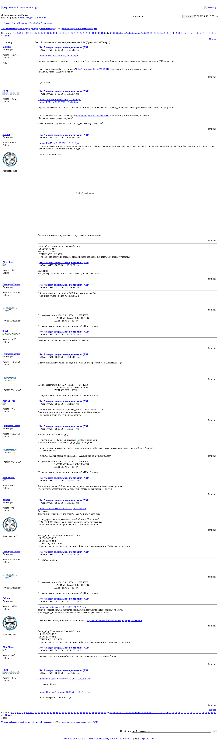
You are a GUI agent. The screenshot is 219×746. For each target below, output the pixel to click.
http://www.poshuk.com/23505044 (92, 69)
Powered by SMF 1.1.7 (75, 738)
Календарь (23, 23)
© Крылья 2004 (148, 738)
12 (36, 33)
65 (194, 33)
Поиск (15, 23)
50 (149, 33)
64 (191, 33)
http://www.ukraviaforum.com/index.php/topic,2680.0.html (114, 620)
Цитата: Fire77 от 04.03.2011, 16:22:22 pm (58, 143)
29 (87, 33)
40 (119, 33)
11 (33, 33)
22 (66, 33)
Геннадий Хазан (11, 284)
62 (185, 33)
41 (122, 33)
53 (158, 33)
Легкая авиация (47, 29)
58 (173, 33)
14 (42, 33)
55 (164, 33)
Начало (7, 23)
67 (200, 33)
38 (113, 33)
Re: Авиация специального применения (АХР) (64, 47)
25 (75, 33)
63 (188, 33)
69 (206, 33)
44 (131, 33)
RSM (5, 90)
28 (84, 33)
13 (39, 33)
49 (146, 33)
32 (96, 33)
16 (48, 33)
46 (137, 33)
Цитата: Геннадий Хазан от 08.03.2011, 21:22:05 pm (64, 678)
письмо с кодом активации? (32, 17)
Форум (35, 29)
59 (176, 33)
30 (90, 33)
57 (170, 33)
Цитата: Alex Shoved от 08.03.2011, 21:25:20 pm (62, 607)
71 (212, 33)
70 (209, 33)
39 (116, 33)
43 (128, 33)
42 (125, 33)
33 (99, 33)
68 (203, 33)
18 (54, 33)
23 (69, 33)
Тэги (31, 23)
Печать (212, 39)
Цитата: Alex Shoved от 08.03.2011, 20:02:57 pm (62, 508)
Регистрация (47, 23)
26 (78, 33)
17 (51, 33)
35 (105, 33)
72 (215, 33)
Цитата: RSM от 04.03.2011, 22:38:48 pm (58, 55)
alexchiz (7, 47)
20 (60, 33)
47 (140, 33)
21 (63, 33)
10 (30, 33)
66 (197, 33)
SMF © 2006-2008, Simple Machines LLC (111, 738)
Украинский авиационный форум (15, 29)
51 (152, 33)
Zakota (6, 134)
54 (161, 33)
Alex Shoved (9, 262)
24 (72, 33)
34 (102, 33)
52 (155, 33)
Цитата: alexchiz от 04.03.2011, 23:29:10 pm (59, 99)
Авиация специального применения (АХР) (80, 29)
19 (57, 33)
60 (179, 33)
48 (143, 33)
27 (81, 33)
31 (93, 33)
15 (45, 33)
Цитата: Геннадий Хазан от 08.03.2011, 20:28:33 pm (64, 692)
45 (134, 33)
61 (182, 33)
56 (167, 33)
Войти (37, 23)
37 (111, 33)
